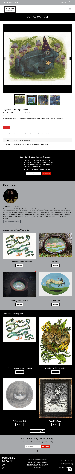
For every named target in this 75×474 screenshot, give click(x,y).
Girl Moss (55, 262)
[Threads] (68, 460)
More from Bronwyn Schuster (12, 221)
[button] (70, 9)
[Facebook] (61, 460)
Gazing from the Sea (19, 300)
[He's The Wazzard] (37, 58)
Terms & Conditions (63, 467)
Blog (3, 465)
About (3, 467)
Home (3, 464)
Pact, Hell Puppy (55, 421)
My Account (64, 2)
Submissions (5, 468)
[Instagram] (64, 460)
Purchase (19, 265)
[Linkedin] (71, 460)
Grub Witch (55, 300)
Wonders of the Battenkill (55, 368)
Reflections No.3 (19, 421)
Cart (69, 2)
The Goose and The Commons (19, 262)
